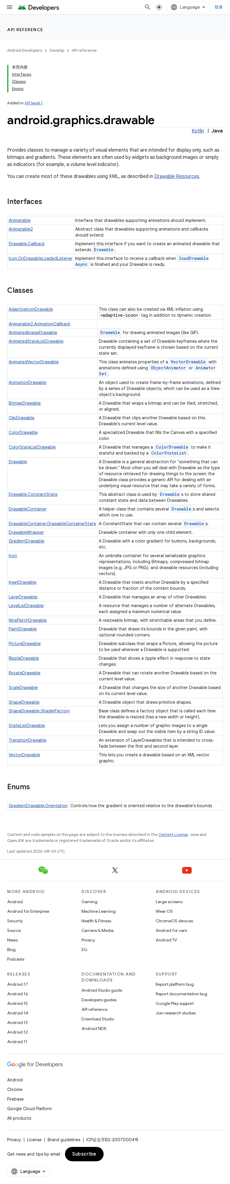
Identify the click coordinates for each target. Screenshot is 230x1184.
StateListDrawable (27, 725)
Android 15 (17, 1003)
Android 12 (17, 1032)
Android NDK (93, 1028)
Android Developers (24, 50)
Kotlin (198, 131)
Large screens (169, 901)
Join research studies (176, 1013)
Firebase (15, 1099)
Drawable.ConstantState (33, 494)
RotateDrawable (24, 673)
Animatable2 (21, 229)
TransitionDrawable (27, 740)
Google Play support (175, 1003)
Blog (11, 949)
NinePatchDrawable (28, 620)
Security (15, 921)
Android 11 (17, 1041)
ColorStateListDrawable (32, 447)
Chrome (14, 1089)
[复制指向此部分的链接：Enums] (36, 787)
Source (14, 930)
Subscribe (84, 1154)
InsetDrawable (23, 582)
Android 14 (17, 1013)
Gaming (89, 901)
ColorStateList (168, 453)
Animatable (20, 220)
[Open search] (147, 7)
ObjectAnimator (168, 368)
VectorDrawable (188, 362)
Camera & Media (97, 930)
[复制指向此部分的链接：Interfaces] (48, 202)
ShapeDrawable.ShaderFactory (39, 711)
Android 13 (17, 1022)
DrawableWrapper (26, 532)
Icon (13, 555)
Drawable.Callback (27, 243)
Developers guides (98, 999)
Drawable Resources (176, 176)
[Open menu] (10, 7)
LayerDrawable (23, 597)
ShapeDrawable (24, 702)
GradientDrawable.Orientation (38, 805)
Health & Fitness (96, 921)
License (34, 1139)
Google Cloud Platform (29, 1108)
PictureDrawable (25, 643)
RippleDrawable (24, 658)
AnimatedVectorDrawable (34, 362)
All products (19, 1118)
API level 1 (34, 103)
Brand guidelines (64, 1139)
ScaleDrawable (23, 687)
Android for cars (171, 930)
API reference (25, 29)
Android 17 (17, 984)
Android (15, 901)
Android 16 (17, 993)
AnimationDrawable (27, 382)
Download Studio (97, 1019)
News (12, 940)
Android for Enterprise (28, 911)
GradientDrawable (26, 541)
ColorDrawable (23, 432)
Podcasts (15, 959)
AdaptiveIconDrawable (31, 309)
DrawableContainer (27, 509)
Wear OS (164, 911)
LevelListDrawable (26, 605)
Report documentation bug (181, 993)
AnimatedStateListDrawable (36, 341)
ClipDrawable (21, 417)
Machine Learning (98, 911)
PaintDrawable (23, 629)
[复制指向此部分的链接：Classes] (39, 291)
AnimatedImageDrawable (33, 332)
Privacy (88, 940)
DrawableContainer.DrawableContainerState (52, 523)
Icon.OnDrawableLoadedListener (40, 258)
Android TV (166, 940)
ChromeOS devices (174, 921)
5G (84, 949)
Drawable (104, 249)
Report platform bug (175, 984)
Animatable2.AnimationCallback (39, 324)
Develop (57, 50)
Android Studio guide (101, 990)
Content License (173, 834)
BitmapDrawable (25, 403)
